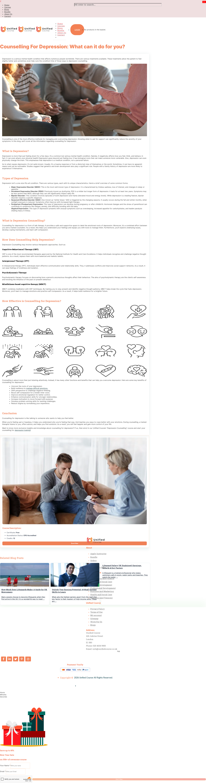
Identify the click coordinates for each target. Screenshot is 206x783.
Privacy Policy (97, 609)
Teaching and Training (101, 598)
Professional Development (103, 588)
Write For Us (96, 621)
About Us (8, 14)
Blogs (6, 9)
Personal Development (101, 585)
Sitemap (94, 618)
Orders (93, 560)
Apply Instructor (98, 553)
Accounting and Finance (102, 578)
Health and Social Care (101, 581)
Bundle (7, 12)
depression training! (23, 430)
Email (3, 771)
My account (96, 615)
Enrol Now (74, 543)
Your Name (5, 765)
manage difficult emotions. (37, 388)
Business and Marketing (102, 591)
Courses (7, 7)
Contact (7, 16)
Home (6, 5)
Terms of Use (96, 612)
